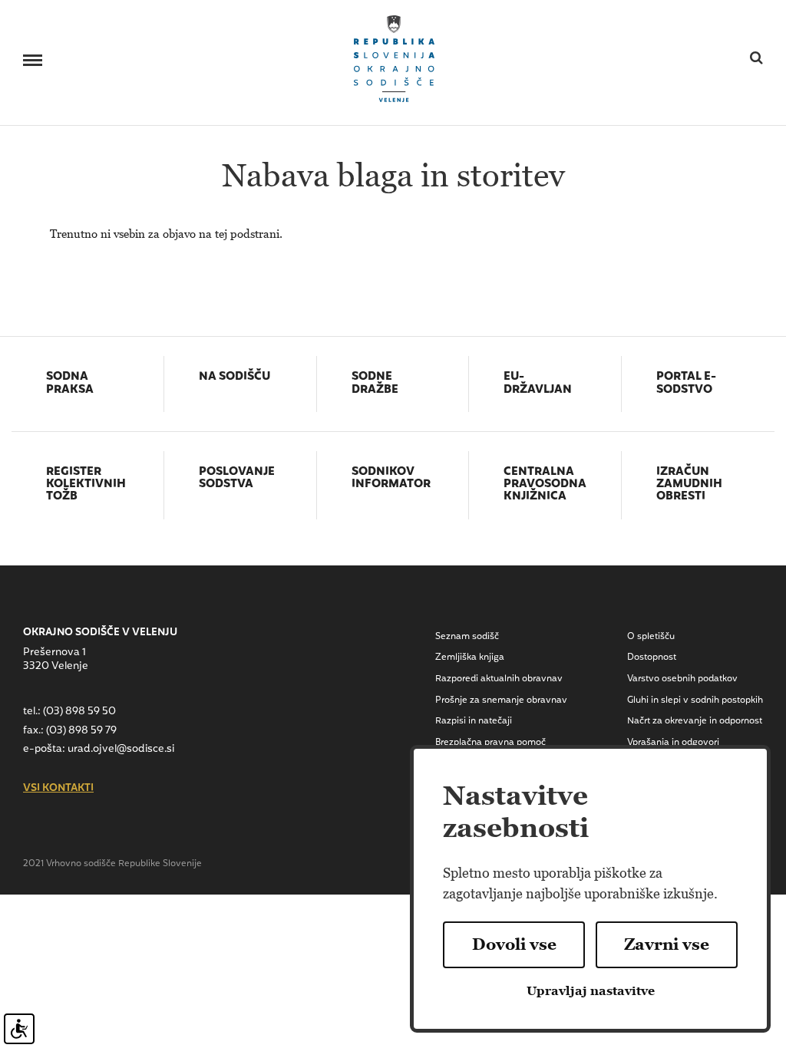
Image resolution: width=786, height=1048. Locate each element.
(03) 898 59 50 (79, 712)
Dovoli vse (514, 944)
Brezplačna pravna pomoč (490, 743)
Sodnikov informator (391, 479)
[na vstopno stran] (394, 57)
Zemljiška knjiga (469, 657)
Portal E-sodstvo (686, 384)
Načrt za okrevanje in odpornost (694, 721)
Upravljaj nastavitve (591, 991)
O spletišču (651, 637)
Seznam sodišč (467, 637)
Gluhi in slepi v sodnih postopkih (695, 700)
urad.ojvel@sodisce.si (121, 749)
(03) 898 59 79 (81, 731)
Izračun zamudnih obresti (689, 485)
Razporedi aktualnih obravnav (499, 679)
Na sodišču (234, 377)
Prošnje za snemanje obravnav (501, 700)
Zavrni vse (666, 944)
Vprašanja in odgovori (673, 743)
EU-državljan (538, 384)
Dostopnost (651, 657)
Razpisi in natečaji (473, 721)
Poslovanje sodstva (237, 479)
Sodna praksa (70, 384)
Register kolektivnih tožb (86, 485)
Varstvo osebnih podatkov (682, 679)
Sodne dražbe (375, 384)
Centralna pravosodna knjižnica (545, 485)
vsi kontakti (58, 789)
